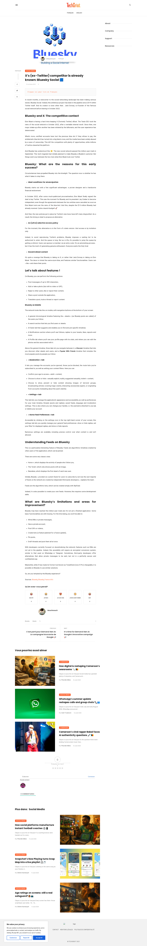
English (79, 13)
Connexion (91, 776)
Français (70, 13)
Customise (13, 938)
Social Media (30, 71)
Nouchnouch (52, 59)
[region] (26, 931)
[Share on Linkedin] (17, 97)
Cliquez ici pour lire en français (42, 92)
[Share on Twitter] (17, 90)
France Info (49, 580)
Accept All (39, 938)
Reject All (26, 938)
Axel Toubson (66, 713)
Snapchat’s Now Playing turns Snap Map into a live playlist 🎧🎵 (35, 860)
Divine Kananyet (23, 873)
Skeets (34, 621)
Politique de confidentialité (84, 930)
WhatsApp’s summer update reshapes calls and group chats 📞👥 (79, 700)
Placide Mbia (66, 680)
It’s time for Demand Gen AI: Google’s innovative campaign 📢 (78, 634)
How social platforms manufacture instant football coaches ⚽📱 (34, 826)
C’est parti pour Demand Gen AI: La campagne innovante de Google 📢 (41, 634)
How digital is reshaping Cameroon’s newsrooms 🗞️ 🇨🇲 (79, 668)
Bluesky (35, 580)
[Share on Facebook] (17, 84)
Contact (56, 930)
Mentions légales (66, 930)
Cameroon (64, 662)
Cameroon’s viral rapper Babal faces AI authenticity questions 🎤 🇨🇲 (79, 733)
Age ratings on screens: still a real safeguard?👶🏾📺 (33, 894)
